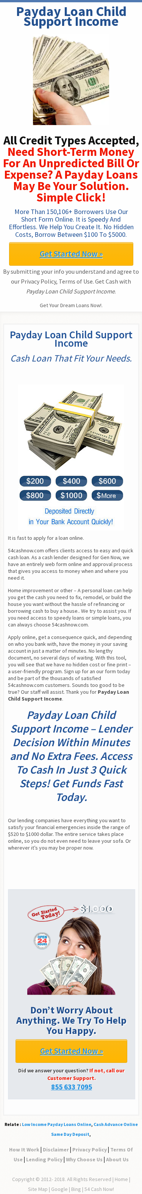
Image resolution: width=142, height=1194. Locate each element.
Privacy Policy (89, 1149)
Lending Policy (44, 1159)
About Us (117, 1159)
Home (121, 1179)
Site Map (38, 1189)
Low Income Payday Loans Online (56, 1124)
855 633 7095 (71, 1086)
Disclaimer (56, 1149)
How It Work (24, 1149)
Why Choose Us (84, 1159)
